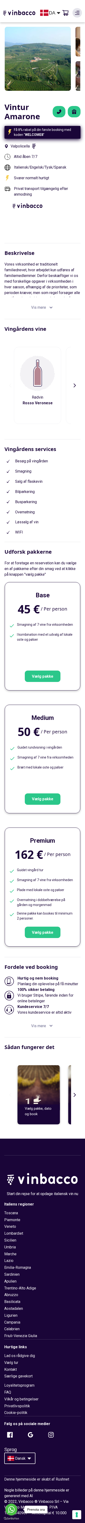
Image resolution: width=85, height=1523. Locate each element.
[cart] (65, 13)
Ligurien (10, 1315)
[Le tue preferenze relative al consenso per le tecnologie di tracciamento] (76, 1514)
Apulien (10, 1281)
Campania (12, 1322)
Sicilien (10, 1240)
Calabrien (12, 1329)
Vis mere (38, 307)
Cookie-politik (15, 1412)
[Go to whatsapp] (11, 1509)
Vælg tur (11, 1362)
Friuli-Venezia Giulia (20, 1336)
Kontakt (10, 1369)
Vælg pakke (42, 676)
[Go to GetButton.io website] (11, 1518)
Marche (10, 1254)
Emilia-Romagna (17, 1267)
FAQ (7, 1392)
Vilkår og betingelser (21, 1399)
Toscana (11, 1213)
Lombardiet (13, 1233)
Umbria (10, 1247)
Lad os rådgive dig (19, 1355)
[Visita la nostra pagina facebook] (10, 1434)
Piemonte (12, 1220)
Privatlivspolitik (17, 1406)
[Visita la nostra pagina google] (30, 1434)
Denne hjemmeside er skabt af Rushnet (36, 1479)
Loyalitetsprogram (19, 1385)
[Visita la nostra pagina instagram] (51, 1434)
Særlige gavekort (18, 1376)
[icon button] (77, 13)
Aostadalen (13, 1308)
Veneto (10, 1226)
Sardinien (12, 1274)
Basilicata (12, 1301)
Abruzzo (11, 1295)
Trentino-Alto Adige (20, 1288)
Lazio (8, 1260)
